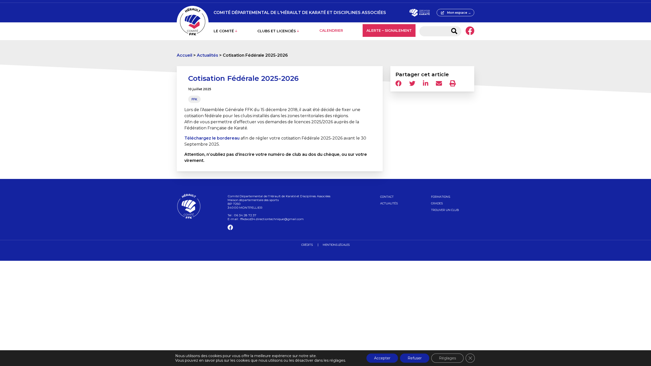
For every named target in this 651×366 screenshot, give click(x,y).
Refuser (415, 358)
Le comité (224, 31)
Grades (437, 203)
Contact (387, 197)
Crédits (307, 245)
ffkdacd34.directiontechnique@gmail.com (272, 219)
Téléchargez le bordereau (212, 138)
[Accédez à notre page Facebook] (469, 31)
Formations (440, 197)
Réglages (447, 358)
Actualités (207, 55)
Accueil (184, 55)
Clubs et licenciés (276, 31)
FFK (194, 99)
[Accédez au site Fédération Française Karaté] (419, 13)
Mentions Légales (336, 245)
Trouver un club (445, 210)
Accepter (382, 358)
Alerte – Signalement (389, 30)
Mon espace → (459, 12)
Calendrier (331, 30)
